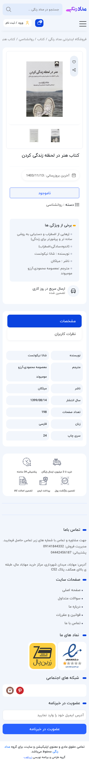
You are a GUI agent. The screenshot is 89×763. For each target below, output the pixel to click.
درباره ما (74, 607)
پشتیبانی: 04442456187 (68, 552)
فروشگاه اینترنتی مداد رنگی (67, 39)
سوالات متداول (69, 598)
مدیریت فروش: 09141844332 (64, 546)
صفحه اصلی (71, 590)
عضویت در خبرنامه (44, 729)
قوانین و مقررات (68, 615)
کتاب (41, 39)
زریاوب (28, 757)
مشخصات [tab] (68, 321)
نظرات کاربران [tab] (65, 333)
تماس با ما (72, 623)
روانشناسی (26, 39)
